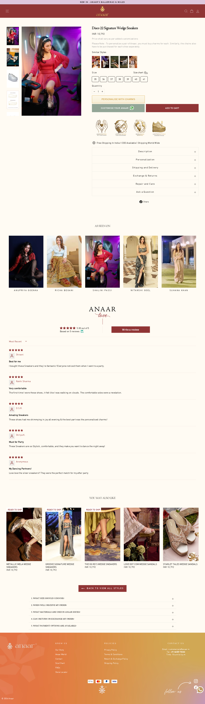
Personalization (145, 159)
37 (111, 79)
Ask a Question (145, 191)
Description (145, 151)
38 (120, 79)
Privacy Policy (110, 650)
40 (136, 79)
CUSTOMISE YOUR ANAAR (115, 108)
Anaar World (61, 654)
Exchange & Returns (145, 175)
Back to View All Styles (105, 588)
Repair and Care (145, 183)
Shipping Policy (111, 663)
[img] (16, 350)
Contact (58, 659)
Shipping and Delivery (145, 167)
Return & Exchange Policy (116, 659)
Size (118, 72)
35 (95, 79)
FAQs (57, 667)
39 (128, 79)
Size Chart (60, 663)
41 (144, 79)
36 (103, 79)
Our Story (59, 650)
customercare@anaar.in (178, 649)
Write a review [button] (130, 329)
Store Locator (61, 672)
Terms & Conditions (113, 654)
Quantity (97, 85)
